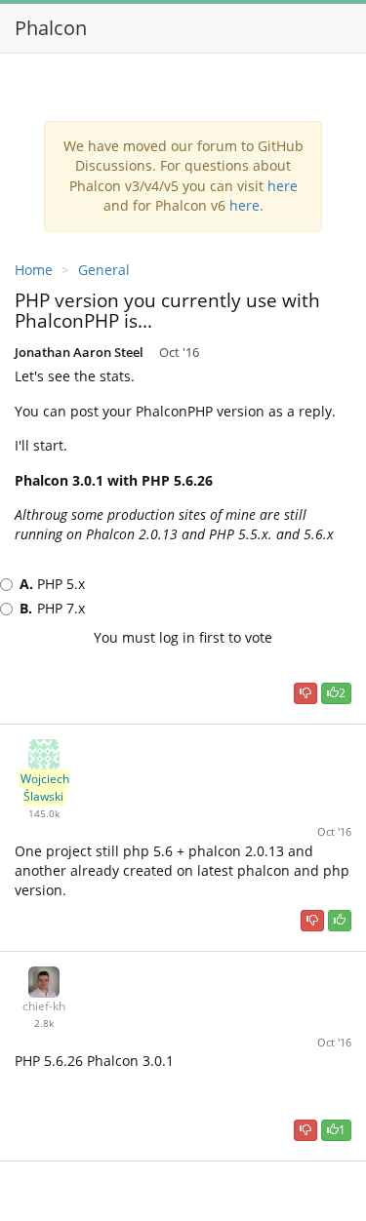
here (282, 186)
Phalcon (51, 28)
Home (34, 269)
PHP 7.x (52, 608)
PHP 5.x (52, 583)
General (104, 269)
